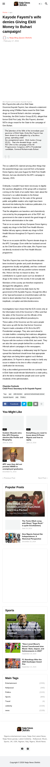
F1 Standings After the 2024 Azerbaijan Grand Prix (32, 662)
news (25, 710)
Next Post (42, 478)
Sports (25, 697)
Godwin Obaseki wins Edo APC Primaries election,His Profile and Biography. (13, 436)
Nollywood (25, 688)
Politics (23, 397)
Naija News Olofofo (32, 762)
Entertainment (25, 683)
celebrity (25, 706)
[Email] (35, 404)
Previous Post (9, 478)
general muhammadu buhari (34, 394)
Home (5, 12)
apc (10, 12)
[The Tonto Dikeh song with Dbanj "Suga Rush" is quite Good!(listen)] (12, 525)
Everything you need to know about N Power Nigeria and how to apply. (36, 436)
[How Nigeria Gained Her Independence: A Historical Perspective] (12, 538)
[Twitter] (24, 404)
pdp (17, 397)
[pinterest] (28, 749)
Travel (25, 701)
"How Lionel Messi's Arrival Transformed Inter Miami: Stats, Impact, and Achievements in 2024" (33, 647)
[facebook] (22, 749)
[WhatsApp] (29, 404)
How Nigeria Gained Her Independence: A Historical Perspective (32, 536)
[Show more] (41, 404)
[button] (3, 4)
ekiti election (18, 394)
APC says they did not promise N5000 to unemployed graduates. (13, 466)
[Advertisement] (25, 70)
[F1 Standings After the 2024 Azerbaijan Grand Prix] (12, 663)
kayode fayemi (8, 397)
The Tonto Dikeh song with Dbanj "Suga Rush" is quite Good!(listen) (32, 523)
